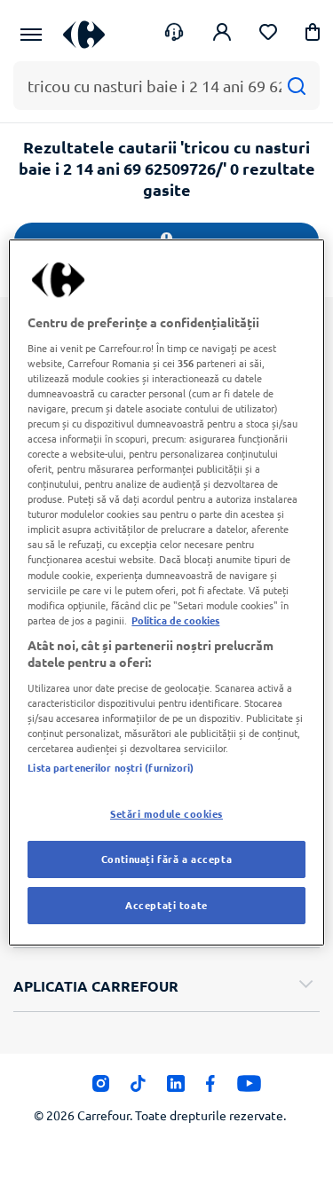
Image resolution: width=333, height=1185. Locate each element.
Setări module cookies (166, 813)
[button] (312, 35)
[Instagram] (100, 1088)
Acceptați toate (166, 905)
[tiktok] (138, 1088)
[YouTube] (249, 1088)
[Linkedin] (175, 1088)
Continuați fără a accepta (166, 858)
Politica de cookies (175, 620)
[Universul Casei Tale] (84, 34)
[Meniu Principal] (31, 34)
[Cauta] (296, 85)
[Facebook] (211, 1088)
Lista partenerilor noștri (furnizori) (111, 767)
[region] (166, 592)
